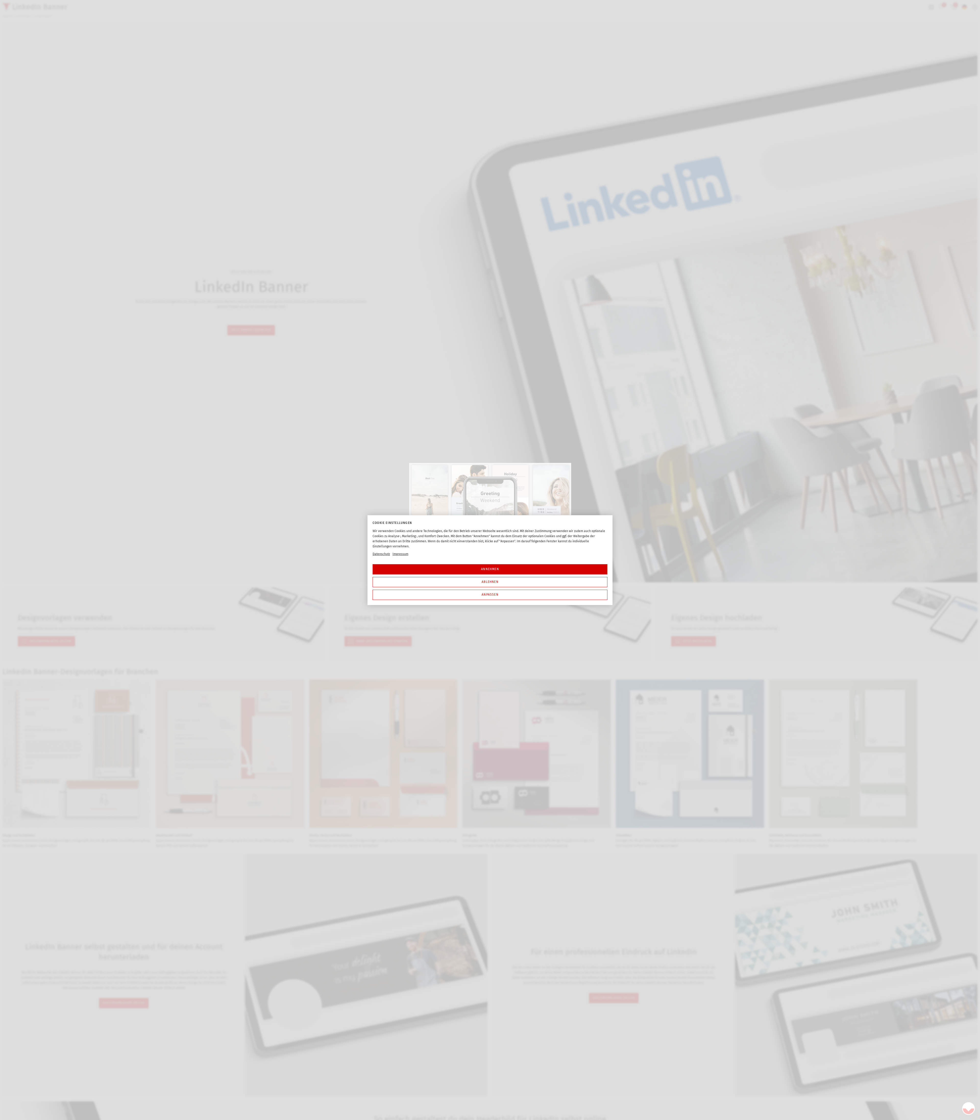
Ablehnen (490, 582)
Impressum (400, 554)
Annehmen (490, 569)
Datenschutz (381, 554)
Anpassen (490, 594)
